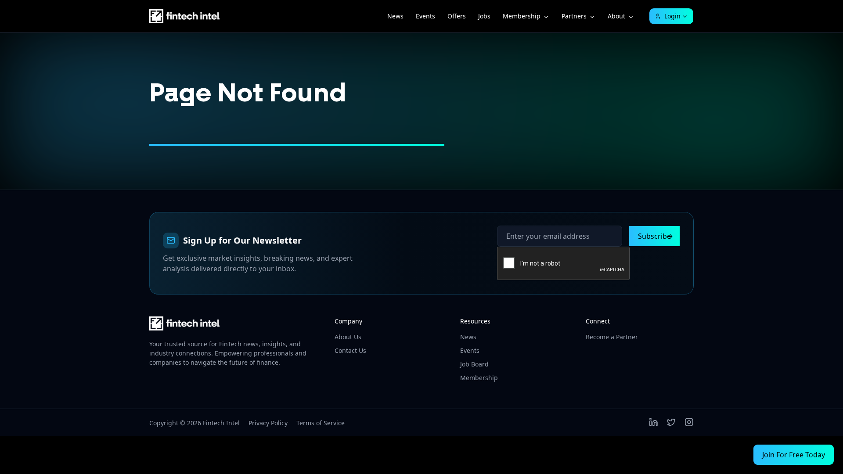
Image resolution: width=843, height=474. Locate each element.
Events (425, 16)
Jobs (484, 16)
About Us (348, 337)
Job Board (474, 364)
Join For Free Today (793, 455)
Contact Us (350, 350)
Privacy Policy (268, 423)
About (616, 16)
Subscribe (654, 236)
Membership (521, 16)
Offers (456, 16)
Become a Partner (612, 337)
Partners (574, 16)
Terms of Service (320, 423)
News (395, 16)
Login (672, 16)
